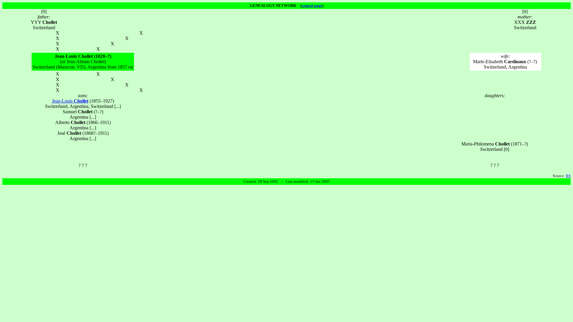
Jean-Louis (70, 100)
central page (311, 5)
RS (568, 176)
